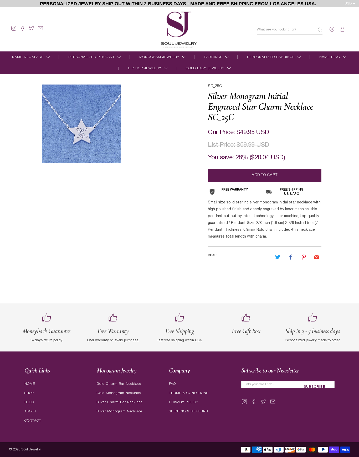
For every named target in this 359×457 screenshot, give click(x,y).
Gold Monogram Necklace (119, 393)
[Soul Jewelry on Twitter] (31, 30)
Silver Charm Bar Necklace (119, 402)
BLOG (29, 402)
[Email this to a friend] (316, 257)
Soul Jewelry (30, 449)
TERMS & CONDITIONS (188, 393)
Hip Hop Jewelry (144, 68)
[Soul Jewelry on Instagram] (14, 30)
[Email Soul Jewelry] (40, 30)
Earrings (213, 57)
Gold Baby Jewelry (205, 68)
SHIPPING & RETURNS (188, 411)
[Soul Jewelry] (179, 29)
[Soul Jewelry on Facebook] (22, 30)
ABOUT (30, 411)
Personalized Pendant (91, 57)
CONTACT (32, 420)
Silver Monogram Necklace (119, 411)
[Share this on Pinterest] (304, 257)
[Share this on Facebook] (291, 257)
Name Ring (329, 57)
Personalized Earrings (271, 57)
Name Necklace (28, 57)
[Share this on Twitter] (278, 257)
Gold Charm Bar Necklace (119, 383)
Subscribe (314, 386)
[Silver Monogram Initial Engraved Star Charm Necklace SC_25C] (82, 124)
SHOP (29, 393)
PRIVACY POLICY (183, 402)
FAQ (172, 383)
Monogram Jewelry (159, 57)
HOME (29, 383)
